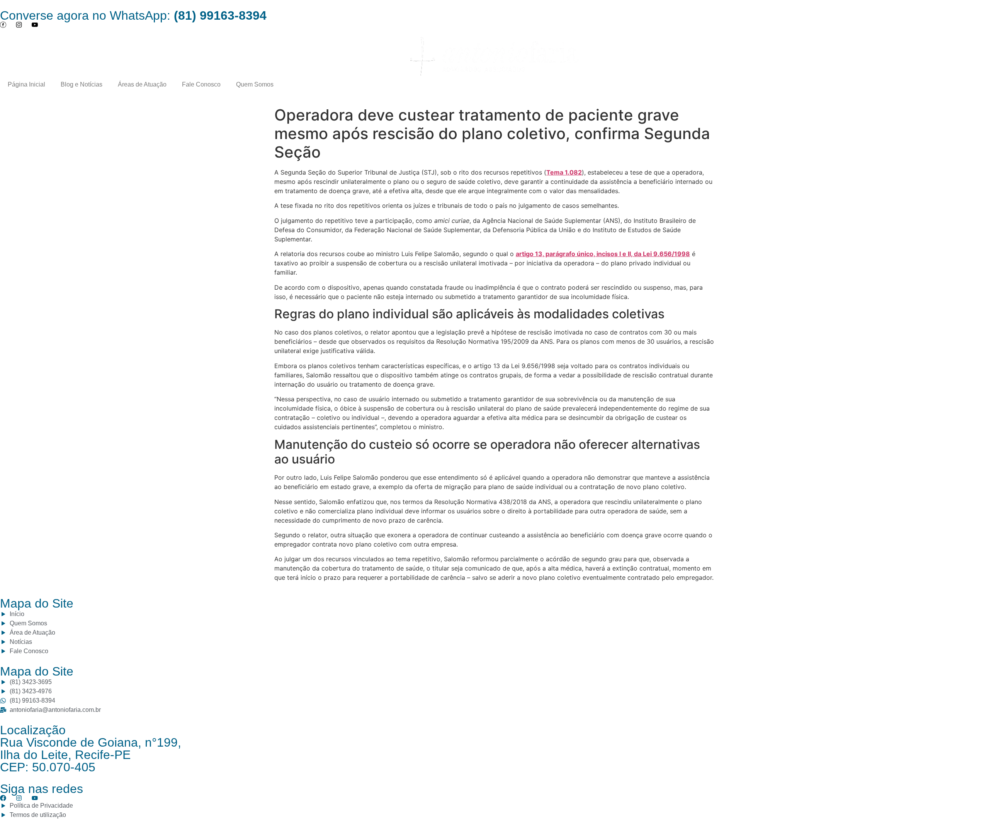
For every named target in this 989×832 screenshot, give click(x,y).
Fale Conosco (201, 84)
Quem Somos (255, 84)
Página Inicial (26, 84)
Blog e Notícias (81, 84)
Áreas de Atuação (142, 84)
